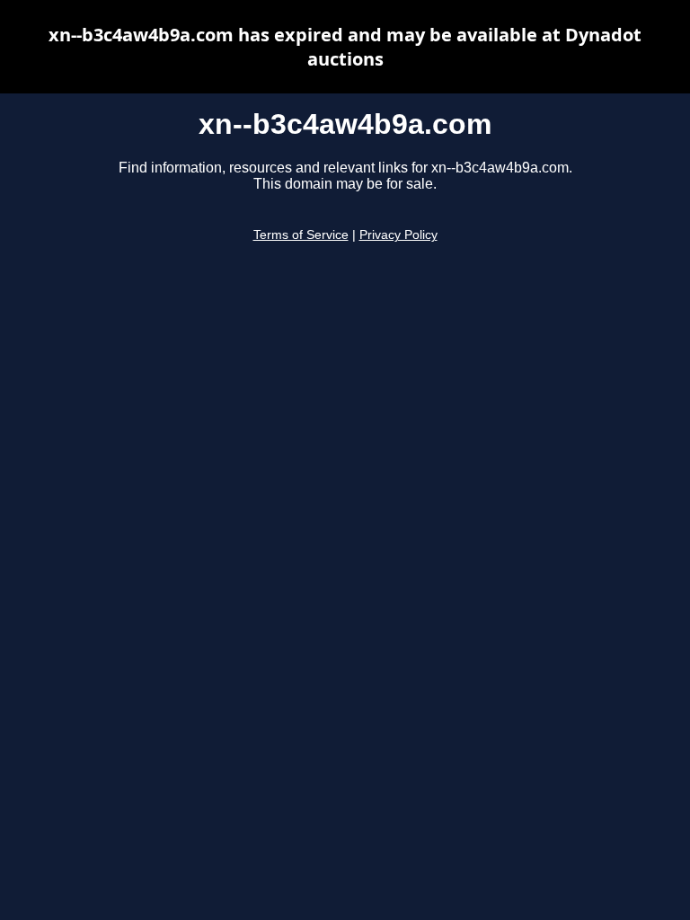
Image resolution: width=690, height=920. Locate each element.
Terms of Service (301, 235)
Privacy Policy (398, 235)
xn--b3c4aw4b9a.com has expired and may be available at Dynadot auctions (345, 46)
